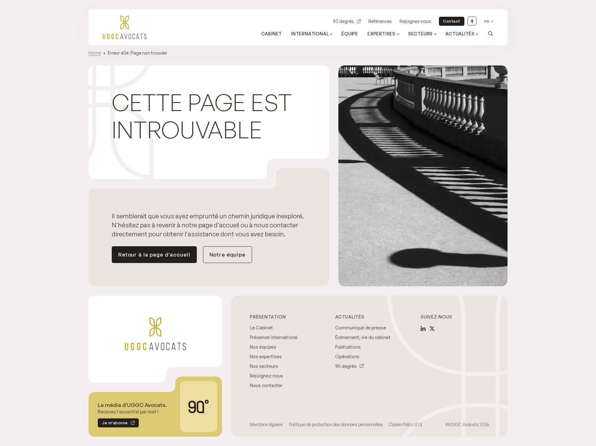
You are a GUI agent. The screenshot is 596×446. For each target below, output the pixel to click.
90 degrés (343, 21)
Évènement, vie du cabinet (363, 337)
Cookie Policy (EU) (405, 424)
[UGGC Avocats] (124, 27)
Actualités (460, 33)
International (310, 33)
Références (380, 21)
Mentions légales (266, 424)
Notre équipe (228, 254)
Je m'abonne (113, 423)
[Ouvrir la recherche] (490, 33)
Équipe (349, 33)
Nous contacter (266, 385)
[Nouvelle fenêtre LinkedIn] (423, 328)
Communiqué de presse (360, 328)
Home (94, 53)
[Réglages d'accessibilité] (471, 20)
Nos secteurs (264, 366)
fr (486, 21)
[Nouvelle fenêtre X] (432, 328)
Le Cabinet (261, 328)
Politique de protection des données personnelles (336, 424)
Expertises (381, 33)
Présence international (273, 337)
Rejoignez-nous (415, 21)
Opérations (347, 356)
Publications (348, 347)
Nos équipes (263, 347)
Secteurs (420, 33)
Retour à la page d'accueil (154, 254)
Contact (451, 21)
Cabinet (271, 33)
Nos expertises (266, 356)
